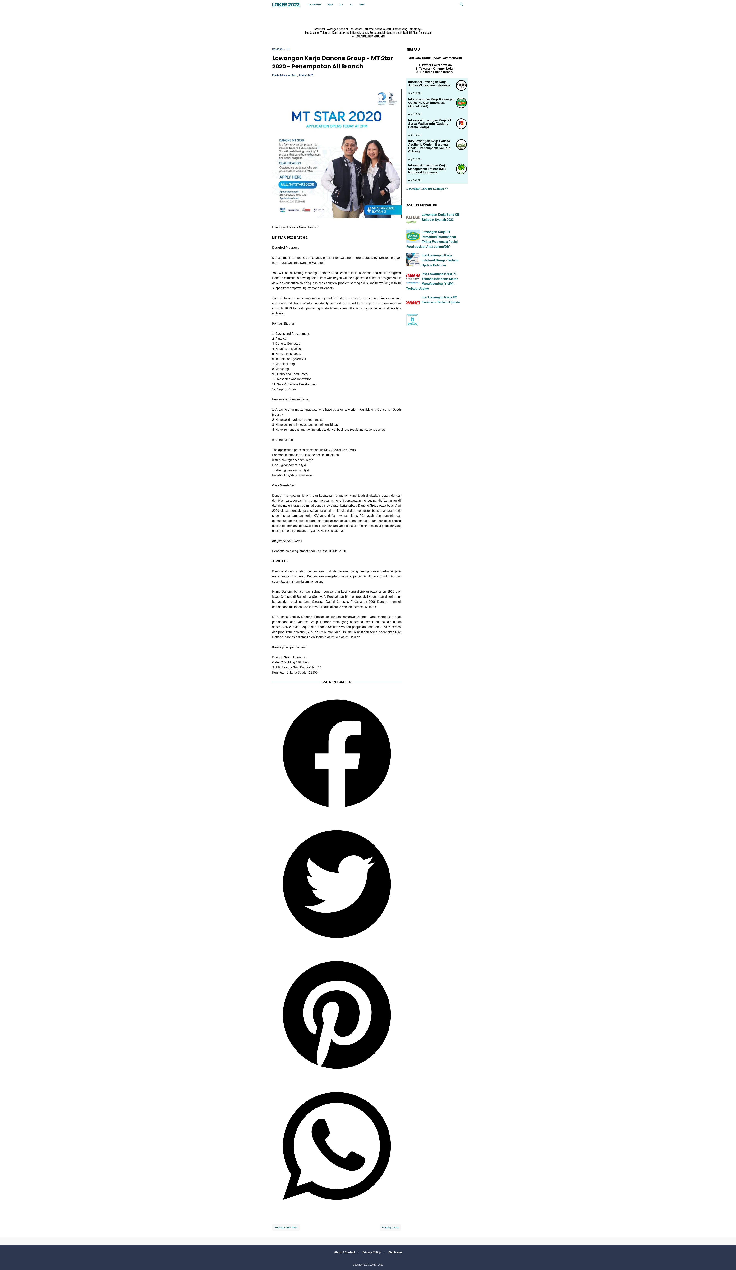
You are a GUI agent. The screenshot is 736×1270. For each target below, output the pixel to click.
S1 (351, 4)
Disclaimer (395, 1252)
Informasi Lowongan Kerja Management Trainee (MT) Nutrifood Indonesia (427, 169)
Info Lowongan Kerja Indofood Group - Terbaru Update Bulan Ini (440, 260)
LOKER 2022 (286, 4)
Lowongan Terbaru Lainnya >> (427, 188)
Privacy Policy (371, 1252)
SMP (362, 4)
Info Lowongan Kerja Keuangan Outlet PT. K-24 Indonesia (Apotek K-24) (431, 103)
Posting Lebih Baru (285, 1227)
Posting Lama (390, 1227)
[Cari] (461, 5)
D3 (341, 4)
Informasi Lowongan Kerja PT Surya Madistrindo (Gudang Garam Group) (429, 124)
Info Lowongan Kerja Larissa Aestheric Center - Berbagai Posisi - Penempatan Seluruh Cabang (429, 146)
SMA (330, 4)
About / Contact (344, 1252)
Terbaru (314, 4)
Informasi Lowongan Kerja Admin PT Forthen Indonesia (429, 83)
